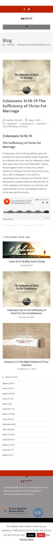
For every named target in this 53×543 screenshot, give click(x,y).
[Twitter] (29, 9)
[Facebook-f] (24, 9)
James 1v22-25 (9, 393)
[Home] (4, 44)
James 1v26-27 (9, 383)
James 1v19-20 (9, 414)
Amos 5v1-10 (8, 450)
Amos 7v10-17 (8, 388)
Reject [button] (41, 535)
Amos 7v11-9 (8, 398)
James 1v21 (7, 404)
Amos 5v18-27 (8, 429)
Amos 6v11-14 (8, 409)
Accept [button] (31, 535)
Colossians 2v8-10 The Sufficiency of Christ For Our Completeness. (26, 312)
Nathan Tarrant (14, 120)
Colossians (11, 123)
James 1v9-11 (8, 455)
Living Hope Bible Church (11, 225)
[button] (26, 26)
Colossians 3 (27, 123)
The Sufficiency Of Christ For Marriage (32, 225)
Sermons (41, 123)
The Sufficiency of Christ (15, 126)
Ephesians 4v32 (9, 424)
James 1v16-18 (9, 434)
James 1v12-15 (9, 444)
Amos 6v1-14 (8, 419)
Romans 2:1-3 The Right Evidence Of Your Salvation (27, 363)
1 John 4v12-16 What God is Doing (26, 261)
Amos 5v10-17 (8, 439)
